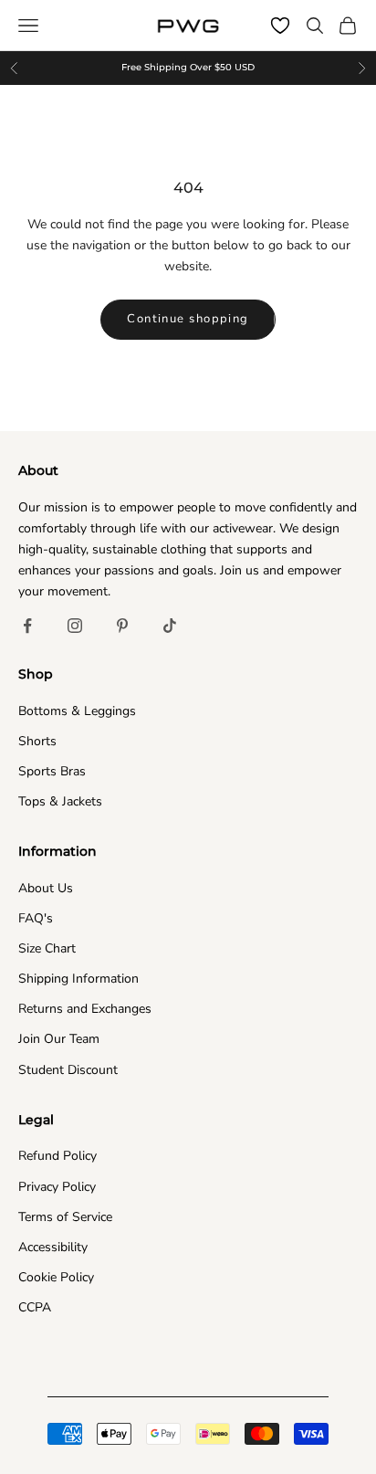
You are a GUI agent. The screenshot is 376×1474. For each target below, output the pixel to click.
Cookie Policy (56, 1277)
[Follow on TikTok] (170, 625)
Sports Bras (52, 771)
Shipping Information (78, 978)
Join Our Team (58, 1039)
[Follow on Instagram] (75, 625)
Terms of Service (65, 1217)
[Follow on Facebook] (27, 625)
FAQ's (35, 918)
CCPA (34, 1307)
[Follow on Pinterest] (122, 625)
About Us (45, 888)
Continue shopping (187, 319)
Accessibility (53, 1247)
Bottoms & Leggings (77, 711)
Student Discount (68, 1070)
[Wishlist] (280, 26)
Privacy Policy (57, 1186)
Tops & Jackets (60, 801)
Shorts (37, 741)
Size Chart (47, 948)
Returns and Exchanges (84, 1008)
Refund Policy (57, 1155)
